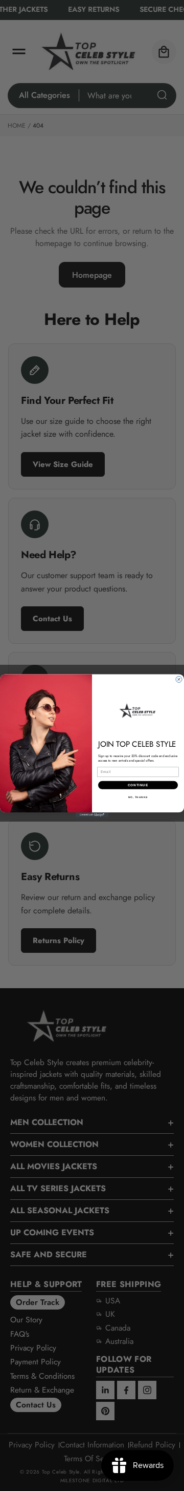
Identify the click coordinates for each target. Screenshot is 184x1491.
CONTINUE (138, 785)
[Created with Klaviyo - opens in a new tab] (92, 815)
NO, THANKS (138, 797)
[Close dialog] (179, 679)
